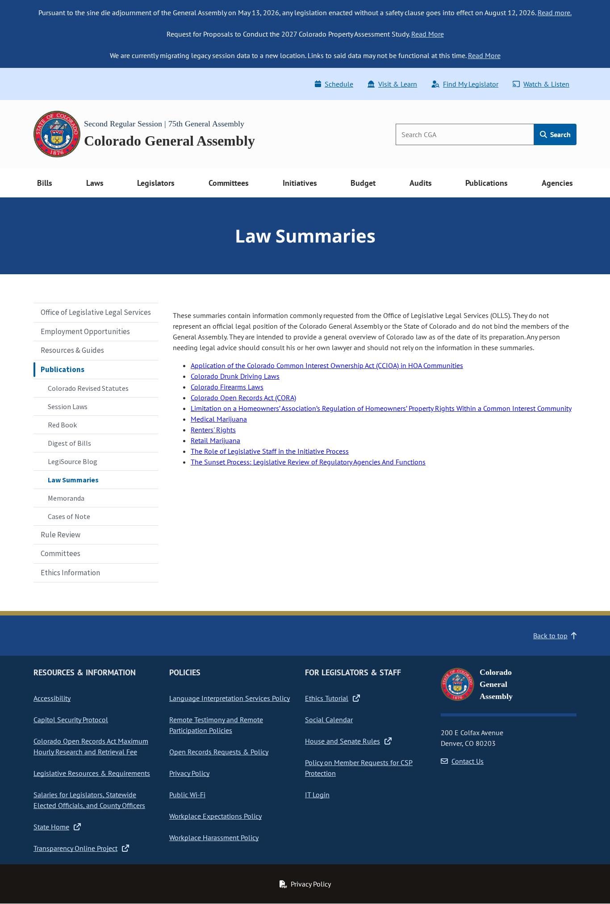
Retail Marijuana (215, 440)
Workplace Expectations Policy (215, 816)
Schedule (339, 84)
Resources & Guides (72, 350)
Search (559, 134)
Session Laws (68, 406)
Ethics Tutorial (326, 698)
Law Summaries (73, 479)
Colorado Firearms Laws (227, 386)
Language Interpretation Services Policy (229, 698)
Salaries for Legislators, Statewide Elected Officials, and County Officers (89, 800)
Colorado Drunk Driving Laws (235, 376)
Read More (427, 33)
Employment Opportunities (85, 331)
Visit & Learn (397, 84)
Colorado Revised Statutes (88, 388)
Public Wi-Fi (187, 794)
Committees (60, 553)
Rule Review (60, 535)
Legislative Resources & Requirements (91, 773)
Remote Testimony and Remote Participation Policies (216, 725)
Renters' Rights (213, 429)
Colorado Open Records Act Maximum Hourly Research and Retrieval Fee (90, 746)
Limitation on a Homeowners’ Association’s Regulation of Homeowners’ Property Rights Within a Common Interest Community (381, 408)
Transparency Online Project (75, 848)
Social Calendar (329, 719)
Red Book (62, 424)
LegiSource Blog (72, 461)
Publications (62, 369)
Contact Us (467, 761)
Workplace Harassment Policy (214, 837)
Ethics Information (70, 573)
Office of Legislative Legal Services (96, 312)
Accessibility (52, 698)
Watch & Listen (546, 84)
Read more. (555, 12)
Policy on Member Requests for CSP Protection (359, 768)
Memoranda (66, 498)
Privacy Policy (189, 773)
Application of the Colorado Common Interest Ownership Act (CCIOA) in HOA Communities (327, 365)
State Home (51, 826)
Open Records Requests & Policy (218, 751)
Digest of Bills (69, 443)
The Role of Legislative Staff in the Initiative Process (270, 451)
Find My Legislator (470, 84)
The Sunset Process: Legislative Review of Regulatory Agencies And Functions (308, 461)
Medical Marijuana (219, 418)
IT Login (317, 794)
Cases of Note (69, 516)
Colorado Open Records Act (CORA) (243, 397)
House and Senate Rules (342, 741)
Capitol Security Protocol (70, 719)
